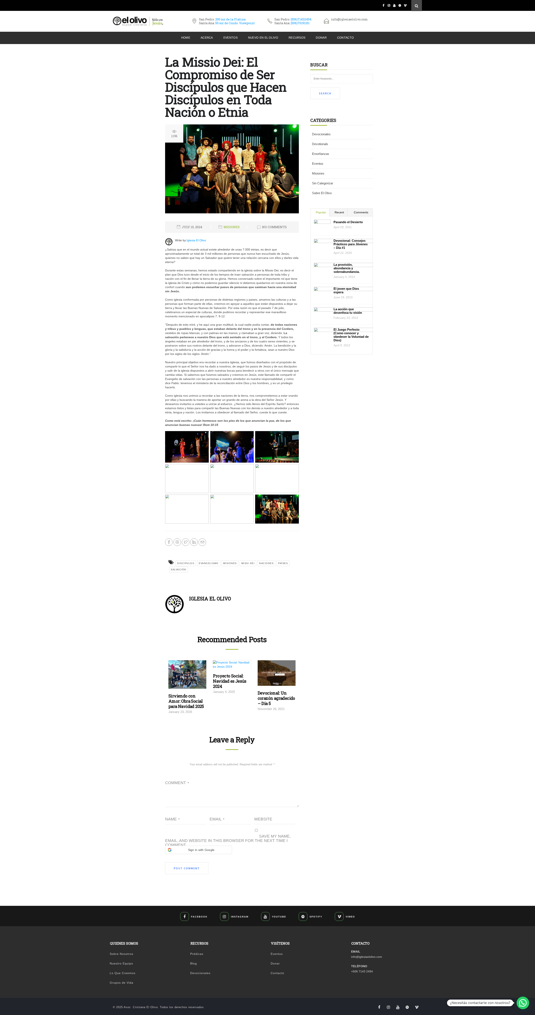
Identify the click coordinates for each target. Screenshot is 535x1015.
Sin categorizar (322, 183)
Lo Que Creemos (122, 973)
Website (263, 819)
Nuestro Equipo (121, 963)
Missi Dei (248, 563)
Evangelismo (209, 563)
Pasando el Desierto (348, 222)
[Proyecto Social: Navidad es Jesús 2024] (232, 665)
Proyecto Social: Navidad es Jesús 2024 (229, 681)
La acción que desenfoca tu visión (348, 310)
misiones (230, 563)
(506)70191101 (300, 23)
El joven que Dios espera (346, 290)
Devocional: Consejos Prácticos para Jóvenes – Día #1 (351, 244)
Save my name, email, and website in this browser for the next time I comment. (228, 840)
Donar (321, 37)
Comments (361, 212)
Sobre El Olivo (322, 193)
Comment (177, 783)
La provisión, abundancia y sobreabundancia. (347, 268)
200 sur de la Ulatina (230, 19)
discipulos (185, 563)
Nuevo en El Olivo (263, 37)
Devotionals (320, 144)
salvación (178, 569)
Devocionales (321, 134)
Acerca (207, 37)
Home (185, 37)
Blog (193, 963)
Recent (339, 212)
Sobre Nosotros (121, 954)
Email (217, 819)
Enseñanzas (320, 154)
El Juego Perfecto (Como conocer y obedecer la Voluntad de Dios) (351, 335)
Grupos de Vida (121, 982)
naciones (266, 563)
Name (172, 819)
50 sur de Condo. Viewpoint (235, 23)
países (283, 563)
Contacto (345, 37)
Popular (321, 212)
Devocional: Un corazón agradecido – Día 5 (276, 698)
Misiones (232, 227)
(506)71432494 (301, 19)
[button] (198, 850)
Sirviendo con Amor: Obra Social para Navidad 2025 (186, 701)
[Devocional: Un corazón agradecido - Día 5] (276, 674)
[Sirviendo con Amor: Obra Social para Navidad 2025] (187, 675)
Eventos (230, 37)
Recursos (297, 37)
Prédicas (196, 954)
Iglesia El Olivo (196, 240)
